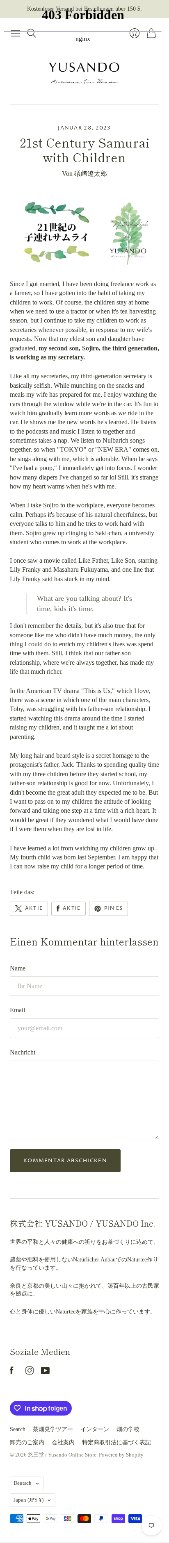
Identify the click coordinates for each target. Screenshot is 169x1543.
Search (17, 1429)
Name (17, 968)
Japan (28, 1500)
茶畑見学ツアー (53, 1429)
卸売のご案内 (27, 1442)
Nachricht (22, 1052)
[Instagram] (29, 1372)
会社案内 (63, 1442)
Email (17, 1010)
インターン (94, 1429)
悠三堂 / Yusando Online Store (62, 1455)
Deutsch (23, 1483)
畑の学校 (127, 1429)
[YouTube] (45, 1372)
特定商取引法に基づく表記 (116, 1442)
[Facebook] (12, 1372)
